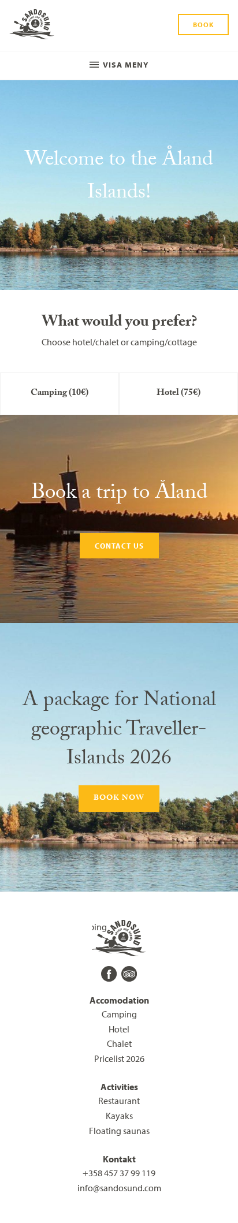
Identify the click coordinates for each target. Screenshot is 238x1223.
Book (203, 24)
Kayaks (119, 1115)
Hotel (119, 1029)
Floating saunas (119, 1130)
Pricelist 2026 (119, 1058)
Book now (119, 798)
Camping (119, 1014)
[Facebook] (109, 974)
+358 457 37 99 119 (119, 1173)
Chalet (119, 1043)
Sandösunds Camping (31, 25)
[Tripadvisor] (129, 974)
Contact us (119, 545)
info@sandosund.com (119, 1188)
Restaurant (119, 1100)
